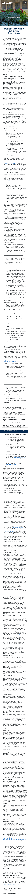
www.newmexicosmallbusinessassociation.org (14, 839)
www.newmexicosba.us (19, 457)
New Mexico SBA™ (7, 3)
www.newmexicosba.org (9, 838)
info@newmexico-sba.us (11, 163)
